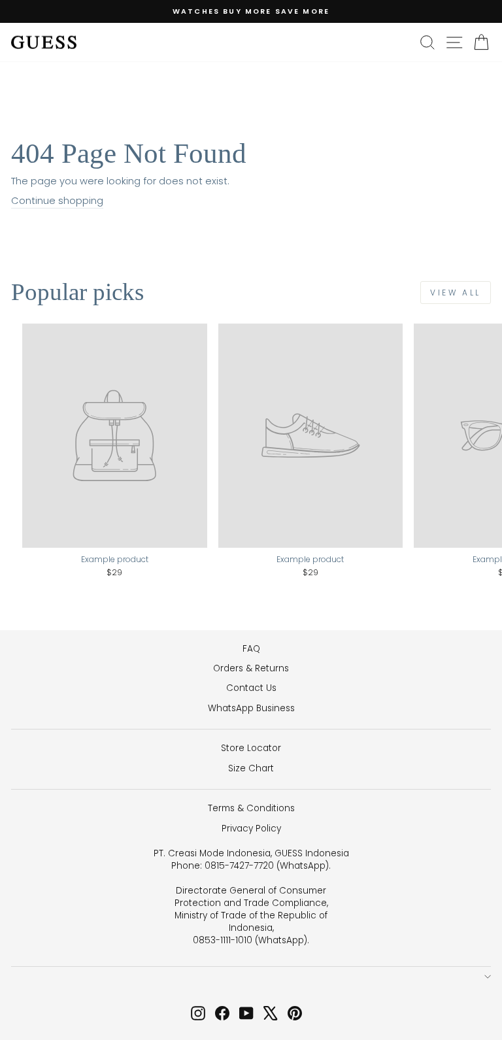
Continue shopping (57, 200)
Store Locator (251, 748)
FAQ (251, 649)
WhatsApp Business (251, 708)
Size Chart (251, 768)
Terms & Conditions (251, 808)
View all (455, 292)
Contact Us (251, 688)
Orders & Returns (251, 668)
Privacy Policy (251, 828)
